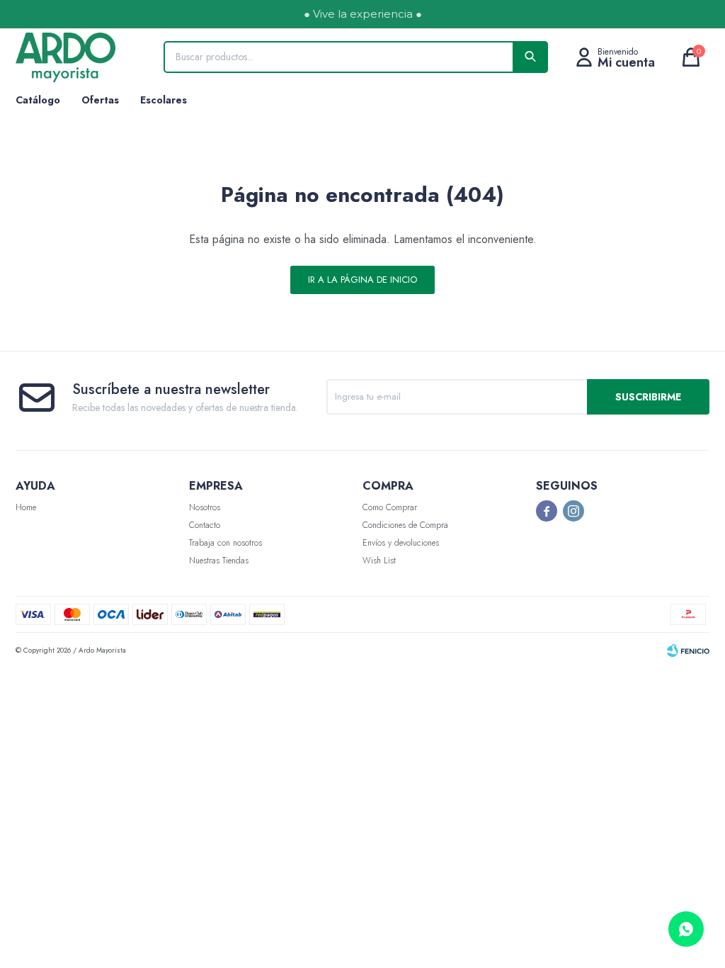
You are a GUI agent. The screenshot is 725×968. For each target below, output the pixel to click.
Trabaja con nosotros (225, 542)
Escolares (163, 100)
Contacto (204, 525)
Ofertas (100, 100)
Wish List (379, 560)
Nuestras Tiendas (219, 560)
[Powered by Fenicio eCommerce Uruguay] (688, 650)
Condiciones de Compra (405, 525)
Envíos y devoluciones (400, 542)
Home (26, 507)
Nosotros (204, 507)
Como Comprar (389, 507)
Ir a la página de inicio (362, 279)
